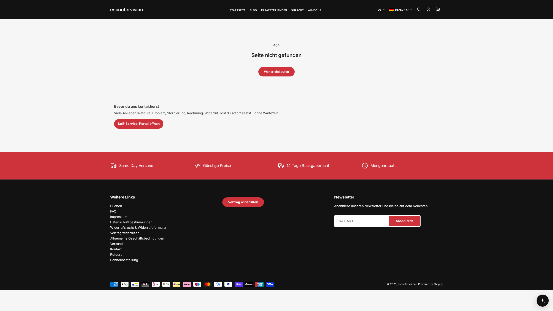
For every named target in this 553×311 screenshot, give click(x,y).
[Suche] (419, 9)
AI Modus (314, 10)
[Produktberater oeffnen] (543, 301)
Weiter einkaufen (276, 71)
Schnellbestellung (124, 260)
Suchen (116, 206)
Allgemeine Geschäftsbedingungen (137, 238)
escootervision (126, 9)
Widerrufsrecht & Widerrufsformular (138, 227)
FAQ (113, 211)
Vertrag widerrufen (124, 233)
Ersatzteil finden (274, 10)
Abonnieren (404, 221)
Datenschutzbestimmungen (131, 222)
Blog (253, 10)
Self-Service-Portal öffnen (139, 124)
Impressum (118, 217)
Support (297, 10)
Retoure (116, 254)
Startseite (237, 10)
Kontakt (116, 249)
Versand (116, 244)
